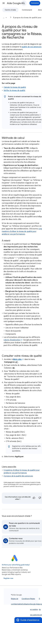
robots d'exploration (12, 340)
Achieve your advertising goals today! (16, 565)
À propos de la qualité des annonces (18, 476)
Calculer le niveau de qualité (15, 87)
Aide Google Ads (16, 3)
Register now (8, 578)
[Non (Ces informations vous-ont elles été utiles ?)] (40, 498)
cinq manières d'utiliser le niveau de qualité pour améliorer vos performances (22, 231)
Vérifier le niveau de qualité (14, 90)
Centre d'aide (10, 10)
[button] (3, 3)
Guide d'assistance (29, 620)
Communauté (27, 10)
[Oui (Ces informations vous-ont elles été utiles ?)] (34, 498)
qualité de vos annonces (31, 47)
